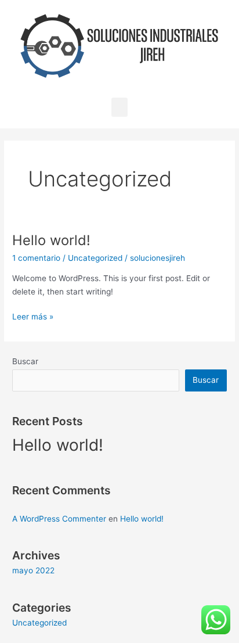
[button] (119, 107)
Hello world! (51, 240)
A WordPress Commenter (59, 518)
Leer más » (32, 315)
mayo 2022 (33, 570)
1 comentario (36, 258)
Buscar (25, 361)
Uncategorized (95, 258)
